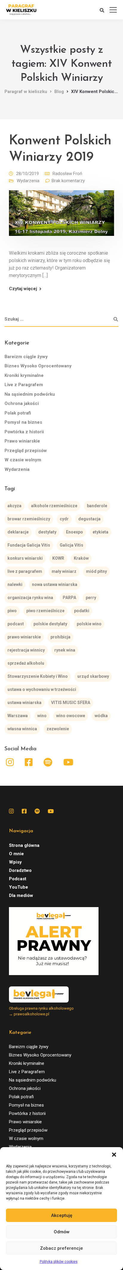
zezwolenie (58, 728)
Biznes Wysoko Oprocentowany (38, 366)
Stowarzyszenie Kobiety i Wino (37, 676)
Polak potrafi (17, 413)
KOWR (58, 558)
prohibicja (60, 637)
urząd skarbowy (93, 676)
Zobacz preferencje (61, 1248)
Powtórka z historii (24, 431)
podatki (81, 610)
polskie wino (89, 623)
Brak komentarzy (68, 180)
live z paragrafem (24, 571)
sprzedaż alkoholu (25, 663)
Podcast (17, 878)
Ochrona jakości (21, 403)
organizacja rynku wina (30, 597)
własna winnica (22, 728)
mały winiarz (64, 571)
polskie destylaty (50, 623)
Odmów (62, 1232)
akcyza (14, 505)
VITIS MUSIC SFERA (70, 702)
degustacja (89, 518)
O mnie (16, 853)
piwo (12, 610)
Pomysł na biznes (23, 422)
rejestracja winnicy (26, 650)
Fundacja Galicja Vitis (28, 545)
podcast (15, 623)
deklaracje (18, 532)
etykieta (100, 532)
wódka (101, 715)
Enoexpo (74, 532)
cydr (64, 518)
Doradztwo (20, 870)
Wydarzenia (28, 180)
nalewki (14, 584)
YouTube (18, 887)
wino (42, 715)
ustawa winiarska (24, 702)
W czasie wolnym (22, 459)
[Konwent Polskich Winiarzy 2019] (61, 217)
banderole (97, 505)
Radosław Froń (67, 173)
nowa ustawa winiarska (54, 584)
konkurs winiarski (25, 558)
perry (91, 597)
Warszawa (17, 715)
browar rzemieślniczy (28, 518)
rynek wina (64, 650)
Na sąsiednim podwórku (29, 394)
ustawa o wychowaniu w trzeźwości (41, 689)
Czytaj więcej (23, 289)
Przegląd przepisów (25, 450)
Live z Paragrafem (23, 384)
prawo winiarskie (24, 637)
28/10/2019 (27, 173)
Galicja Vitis (71, 545)
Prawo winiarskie (22, 441)
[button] (114, 1155)
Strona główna (24, 845)
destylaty (47, 532)
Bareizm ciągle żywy (26, 356)
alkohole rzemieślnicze (54, 505)
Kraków (81, 558)
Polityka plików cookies (59, 1262)
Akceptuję (61, 1215)
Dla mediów (21, 895)
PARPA (69, 597)
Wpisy (15, 862)
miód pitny (96, 571)
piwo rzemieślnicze (45, 610)
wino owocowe (70, 715)
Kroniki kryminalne (24, 375)
